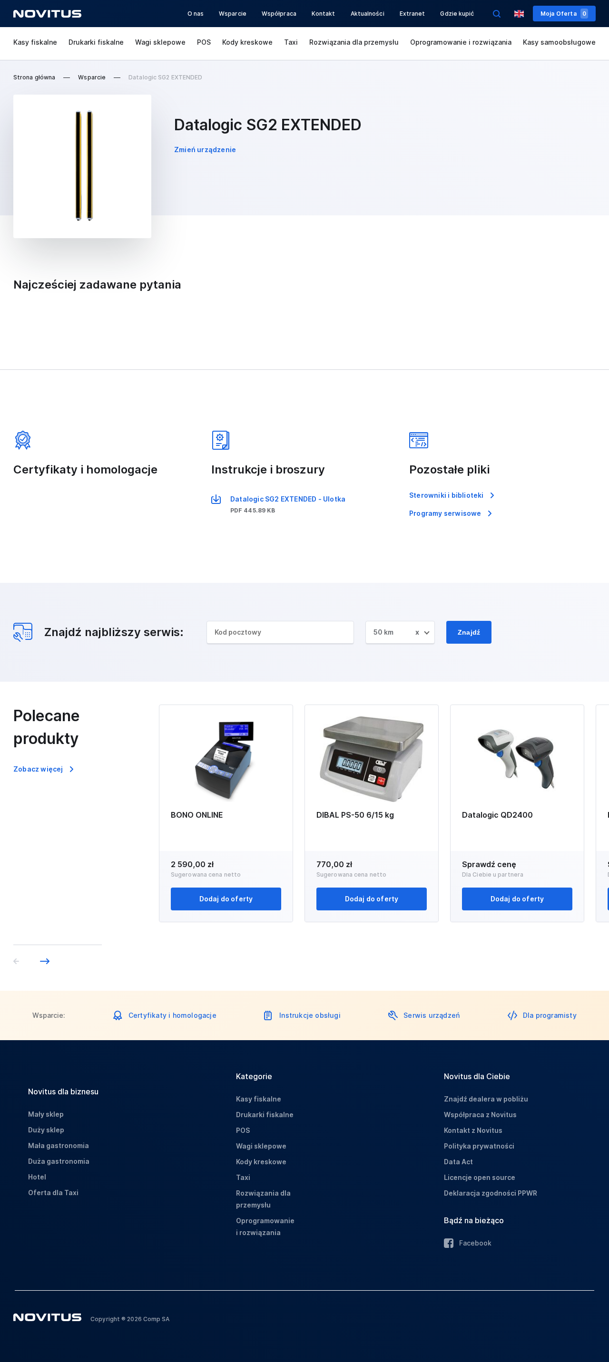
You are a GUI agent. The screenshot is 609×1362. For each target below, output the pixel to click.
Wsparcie (232, 13)
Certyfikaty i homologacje (172, 1015)
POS (204, 42)
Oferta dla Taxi (53, 1192)
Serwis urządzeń (431, 1015)
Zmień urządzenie (205, 149)
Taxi (291, 42)
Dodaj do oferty (226, 899)
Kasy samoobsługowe (559, 42)
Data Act (458, 1162)
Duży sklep (46, 1130)
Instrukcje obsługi (310, 1015)
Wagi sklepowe (160, 42)
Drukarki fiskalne (96, 42)
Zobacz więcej (38, 769)
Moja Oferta (563, 13)
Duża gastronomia (58, 1161)
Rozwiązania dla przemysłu (354, 42)
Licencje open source (479, 1177)
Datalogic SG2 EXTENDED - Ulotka (287, 499)
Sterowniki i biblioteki (446, 495)
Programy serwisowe (445, 513)
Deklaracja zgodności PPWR (490, 1193)
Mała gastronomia (58, 1145)
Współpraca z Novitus (480, 1115)
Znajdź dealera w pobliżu (486, 1099)
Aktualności (367, 13)
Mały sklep (46, 1114)
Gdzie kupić (457, 13)
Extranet (412, 13)
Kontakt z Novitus (473, 1130)
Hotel (37, 1177)
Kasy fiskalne (35, 42)
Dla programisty (550, 1015)
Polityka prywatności (479, 1146)
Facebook (475, 1243)
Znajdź (469, 632)
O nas (195, 13)
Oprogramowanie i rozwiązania (460, 42)
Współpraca (279, 13)
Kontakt (323, 13)
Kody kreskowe (247, 42)
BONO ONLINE (197, 815)
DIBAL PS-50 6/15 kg (355, 815)
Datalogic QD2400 (497, 815)
